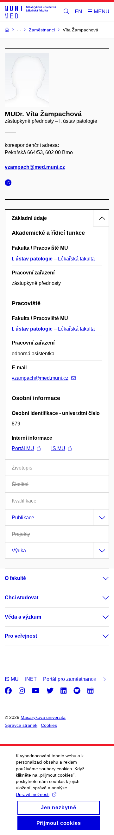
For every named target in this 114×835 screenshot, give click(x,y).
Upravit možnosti (32, 794)
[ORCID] (10, 183)
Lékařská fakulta (76, 258)
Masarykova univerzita (43, 717)
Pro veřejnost (21, 636)
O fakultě (15, 578)
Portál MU (23, 448)
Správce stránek (21, 725)
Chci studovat (21, 597)
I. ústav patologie (32, 258)
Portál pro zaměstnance (69, 679)
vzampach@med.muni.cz (35, 167)
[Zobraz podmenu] (99, 578)
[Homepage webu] (30, 11)
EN (78, 12)
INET (31, 679)
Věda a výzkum (23, 617)
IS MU (58, 448)
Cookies (49, 725)
